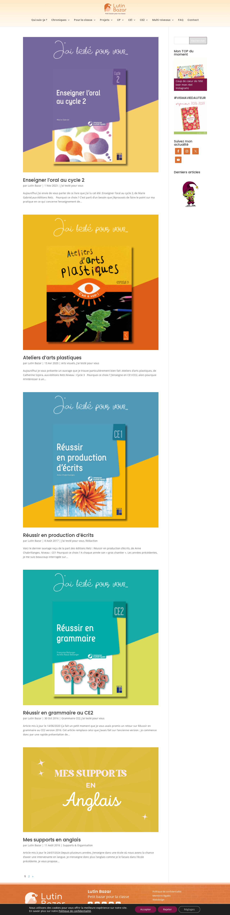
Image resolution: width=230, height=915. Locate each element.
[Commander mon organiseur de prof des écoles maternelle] (190, 117)
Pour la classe (83, 20)
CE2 (142, 20)
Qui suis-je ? (39, 20)
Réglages (189, 909)
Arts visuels (68, 363)
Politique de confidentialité (167, 891)
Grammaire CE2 (70, 718)
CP (119, 20)
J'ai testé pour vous (72, 185)
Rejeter (167, 909)
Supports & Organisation (78, 845)
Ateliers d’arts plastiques (52, 357)
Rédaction (92, 540)
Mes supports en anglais (52, 840)
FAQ (180, 20)
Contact (193, 20)
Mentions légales (162, 895)
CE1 (130, 20)
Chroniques (58, 20)
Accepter (145, 909)
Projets (104, 20)
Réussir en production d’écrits (58, 535)
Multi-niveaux (161, 20)
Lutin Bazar (35, 185)
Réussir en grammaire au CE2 (58, 713)
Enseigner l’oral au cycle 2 (53, 180)
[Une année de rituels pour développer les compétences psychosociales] (190, 74)
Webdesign (158, 899)
